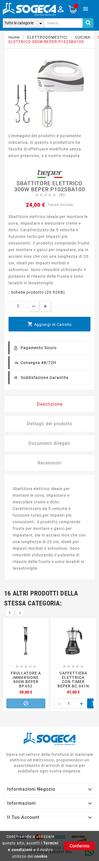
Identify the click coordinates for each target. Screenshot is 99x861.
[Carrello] (73, 9)
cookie (41, 856)
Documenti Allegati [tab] (49, 443)
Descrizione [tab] (49, 404)
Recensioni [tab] (50, 463)
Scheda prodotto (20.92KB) (38, 292)
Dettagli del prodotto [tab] (49, 423)
